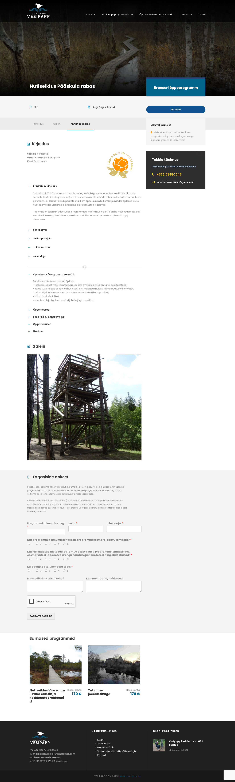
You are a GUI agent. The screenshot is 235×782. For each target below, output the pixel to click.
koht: (72, 523)
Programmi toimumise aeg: (46, 525)
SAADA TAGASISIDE (41, 616)
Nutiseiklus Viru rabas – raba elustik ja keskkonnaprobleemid (48, 695)
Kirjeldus (39, 123)
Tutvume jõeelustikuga (99, 692)
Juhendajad (103, 743)
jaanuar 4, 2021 (180, 750)
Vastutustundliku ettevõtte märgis (116, 751)
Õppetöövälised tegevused (155, 14)
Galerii (57, 123)
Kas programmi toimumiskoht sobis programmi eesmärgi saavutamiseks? (79, 540)
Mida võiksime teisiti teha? (45, 578)
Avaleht (90, 14)
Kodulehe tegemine (130, 776)
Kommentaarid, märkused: (104, 578)
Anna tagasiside (80, 123)
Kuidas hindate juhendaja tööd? (50, 567)
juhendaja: (115, 523)
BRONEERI (176, 109)
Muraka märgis (105, 747)
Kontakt (203, 14)
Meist (185, 14)
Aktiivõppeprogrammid (115, 14)
